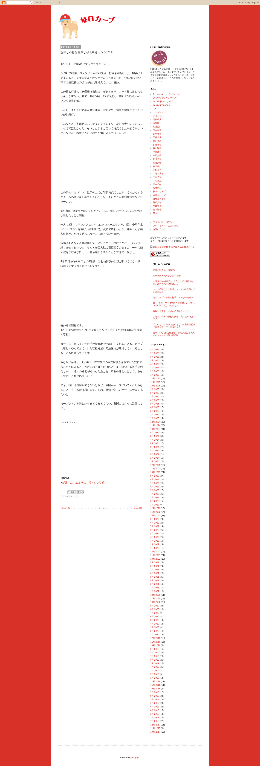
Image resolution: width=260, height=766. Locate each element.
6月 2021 (154, 573)
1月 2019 (154, 678)
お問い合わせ (159, 229)
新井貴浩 (157, 159)
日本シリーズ (159, 191)
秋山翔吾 (157, 148)
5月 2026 (154, 360)
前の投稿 (138, 508)
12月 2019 (155, 638)
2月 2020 (154, 631)
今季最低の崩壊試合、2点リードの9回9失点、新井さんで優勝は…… (173, 282)
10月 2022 (155, 515)
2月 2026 (154, 371)
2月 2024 (154, 458)
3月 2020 (154, 627)
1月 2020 (154, 634)
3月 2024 (154, 454)
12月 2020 (155, 595)
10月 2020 (155, 602)
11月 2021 (155, 555)
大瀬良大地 (158, 173)
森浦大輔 (157, 162)
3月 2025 (154, 411)
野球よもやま (159, 199)
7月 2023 (154, 483)
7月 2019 (154, 656)
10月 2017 (155, 732)
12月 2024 (155, 422)
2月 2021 (154, 587)
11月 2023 (155, 468)
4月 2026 (154, 364)
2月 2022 (154, 544)
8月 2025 (154, 393)
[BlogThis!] (72, 492)
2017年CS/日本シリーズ (164, 98)
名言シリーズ (159, 195)
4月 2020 (154, 624)
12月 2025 (155, 378)
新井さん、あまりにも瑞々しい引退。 (84, 482)
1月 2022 (154, 548)
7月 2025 (154, 396)
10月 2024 (155, 429)
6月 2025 (154, 400)
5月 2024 (154, 447)
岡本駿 (156, 123)
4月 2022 (154, 537)
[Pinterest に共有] (82, 492)
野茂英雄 (157, 202)
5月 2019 (154, 663)
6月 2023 (154, 486)
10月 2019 (155, 645)
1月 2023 (154, 505)
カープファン (159, 112)
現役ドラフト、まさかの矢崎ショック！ (172, 311)
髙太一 (156, 213)
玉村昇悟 (157, 130)
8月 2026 (154, 349)
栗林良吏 (157, 137)
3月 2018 (154, 714)
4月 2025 (154, 407)
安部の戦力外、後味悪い (164, 270)
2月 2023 (154, 501)
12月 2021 (155, 551)
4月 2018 (154, 710)
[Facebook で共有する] (79, 492)
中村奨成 (157, 181)
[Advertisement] (87, 162)
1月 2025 (154, 418)
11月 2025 (155, 382)
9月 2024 (154, 432)
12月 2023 (155, 465)
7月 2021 (154, 569)
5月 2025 (154, 404)
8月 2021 (154, 566)
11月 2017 (155, 728)
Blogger (136, 757)
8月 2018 (154, 696)
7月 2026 (154, 353)
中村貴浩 (157, 177)
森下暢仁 (157, 166)
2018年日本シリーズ (163, 101)
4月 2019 (154, 667)
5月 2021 (154, 577)
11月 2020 (155, 598)
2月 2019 (154, 674)
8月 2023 (154, 479)
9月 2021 (154, 562)
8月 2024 (154, 436)
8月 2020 (154, 609)
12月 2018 (155, 681)
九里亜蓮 (157, 134)
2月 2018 (154, 717)
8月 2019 (154, 652)
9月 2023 (154, 476)
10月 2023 (155, 472)
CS (154, 108)
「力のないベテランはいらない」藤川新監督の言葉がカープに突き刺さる (174, 325)
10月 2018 (155, 688)
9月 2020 (154, 606)
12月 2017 (155, 725)
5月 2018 (154, 707)
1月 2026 (154, 375)
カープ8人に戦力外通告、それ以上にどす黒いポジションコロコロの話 (174, 333)
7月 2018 (154, 699)
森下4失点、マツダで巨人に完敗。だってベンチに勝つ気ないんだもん (174, 304)
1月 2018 (154, 721)
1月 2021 (154, 591)
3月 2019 (154, 670)
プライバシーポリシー (163, 222)
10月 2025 (155, 386)
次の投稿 (65, 508)
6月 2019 (154, 660)
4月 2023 (154, 494)
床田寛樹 (157, 155)
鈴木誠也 (157, 209)
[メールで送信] (69, 492)
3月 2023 (154, 497)
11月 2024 (155, 425)
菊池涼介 (157, 126)
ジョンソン (74, 496)
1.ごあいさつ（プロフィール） (167, 94)
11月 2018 (155, 685)
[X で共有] (76, 492)
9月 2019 (154, 649)
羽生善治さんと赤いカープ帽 (167, 276)
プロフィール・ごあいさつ (165, 225)
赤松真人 (157, 170)
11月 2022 (155, 512)
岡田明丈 (157, 119)
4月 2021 (154, 580)
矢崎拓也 (157, 206)
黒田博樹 (157, 141)
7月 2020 (154, 613)
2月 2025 (154, 414)
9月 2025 (154, 389)
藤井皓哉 (157, 188)
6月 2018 (154, 703)
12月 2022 (155, 508)
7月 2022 (154, 526)
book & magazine (161, 105)
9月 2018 (154, 692)
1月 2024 (154, 461)
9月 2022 (154, 519)
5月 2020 (154, 620)
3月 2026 (154, 367)
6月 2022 (154, 530)
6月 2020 (154, 616)
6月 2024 (154, 443)
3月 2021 (154, 584)
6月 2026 (154, 357)
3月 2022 (154, 541)
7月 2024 (154, 440)
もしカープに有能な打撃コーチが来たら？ (173, 297)
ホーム (102, 508)
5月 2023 (154, 490)
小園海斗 (157, 152)
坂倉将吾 (157, 144)
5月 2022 (154, 533)
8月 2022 (154, 523)
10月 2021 (155, 559)
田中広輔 (157, 184)
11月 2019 (155, 642)
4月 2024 (154, 450)
